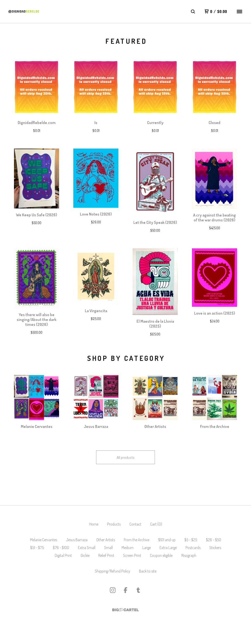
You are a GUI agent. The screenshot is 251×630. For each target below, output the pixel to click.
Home (93, 524)
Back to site (147, 571)
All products (126, 457)
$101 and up (167, 539)
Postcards (193, 547)
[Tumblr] (138, 590)
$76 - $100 (61, 547)
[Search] (193, 11)
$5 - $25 (190, 539)
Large (146, 547)
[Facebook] (125, 590)
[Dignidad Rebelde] (24, 12)
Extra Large (168, 547)
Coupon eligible (161, 555)
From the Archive (136, 539)
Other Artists (105, 539)
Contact (135, 524)
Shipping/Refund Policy (112, 571)
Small (108, 547)
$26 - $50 (213, 539)
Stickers (215, 547)
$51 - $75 (37, 547)
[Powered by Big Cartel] (125, 609)
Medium (128, 547)
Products (114, 524)
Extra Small (86, 547)
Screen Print (132, 555)
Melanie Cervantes (43, 539)
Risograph (188, 555)
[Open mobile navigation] (239, 11)
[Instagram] (112, 590)
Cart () (156, 524)
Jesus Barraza (77, 539)
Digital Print (63, 555)
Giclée (85, 555)
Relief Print (106, 555)
